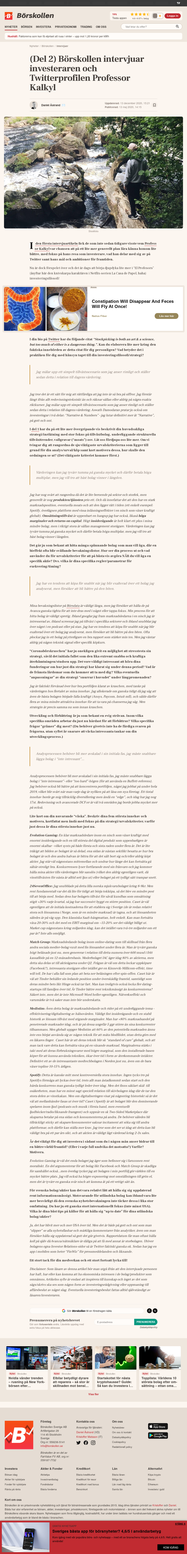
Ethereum (153, 1484)
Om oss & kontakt (121, 1432)
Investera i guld (156, 1489)
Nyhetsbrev (118, 1427)
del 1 (35, 429)
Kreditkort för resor (86, 1479)
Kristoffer (157, 1505)
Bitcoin (151, 1479)
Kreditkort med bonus (87, 1484)
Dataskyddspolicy (148, 1327)
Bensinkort (82, 1489)
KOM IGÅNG (170, 1547)
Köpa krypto (154, 1474)
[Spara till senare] (154, 105)
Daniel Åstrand (50, 105)
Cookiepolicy (119, 1442)
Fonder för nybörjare (15, 1484)
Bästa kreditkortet (85, 1474)
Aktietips (45, 1474)
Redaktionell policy (122, 1447)
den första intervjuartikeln (56, 243)
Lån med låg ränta (121, 1484)
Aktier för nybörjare (15, 1479)
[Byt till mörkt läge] (157, 16)
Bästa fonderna (49, 1489)
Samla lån (117, 1489)
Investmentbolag (49, 1479)
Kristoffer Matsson (87, 1436)
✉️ (63, 105)
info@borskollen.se (52, 1446)
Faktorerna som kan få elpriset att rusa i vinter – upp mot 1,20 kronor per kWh (58, 36)
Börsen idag (11, 1474)
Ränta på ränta (12, 1489)
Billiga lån (117, 1479)
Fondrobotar (47, 1484)
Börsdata (73, 605)
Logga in (172, 15)
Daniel (172, 1505)
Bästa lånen (118, 1474)
